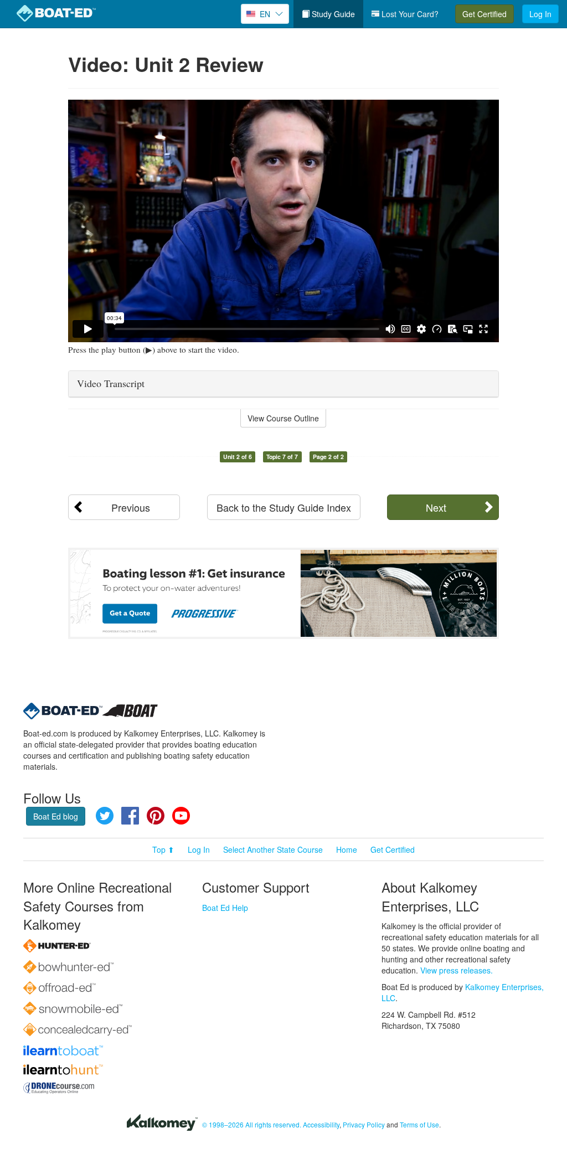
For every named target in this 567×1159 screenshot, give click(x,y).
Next (436, 507)
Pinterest (155, 816)
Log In (540, 13)
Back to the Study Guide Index (284, 507)
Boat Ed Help (225, 907)
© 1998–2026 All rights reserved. (251, 1124)
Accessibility (321, 1124)
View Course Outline (283, 418)
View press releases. (456, 970)
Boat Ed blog (55, 816)
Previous (130, 507)
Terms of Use (419, 1124)
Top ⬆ (163, 849)
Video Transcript (111, 383)
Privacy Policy (364, 1124)
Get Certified (484, 13)
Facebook (130, 816)
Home (346, 849)
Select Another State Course (273, 849)
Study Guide (332, 13)
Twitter (105, 816)
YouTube (181, 816)
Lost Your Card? (409, 13)
